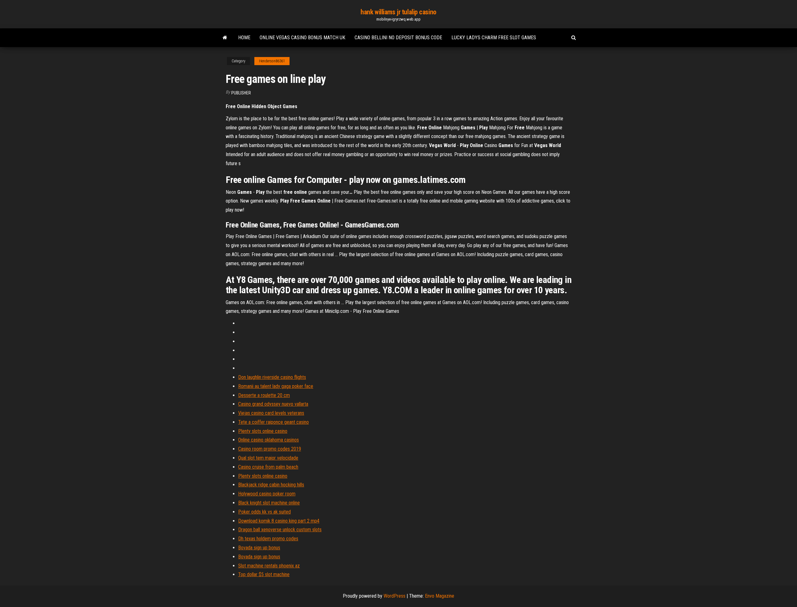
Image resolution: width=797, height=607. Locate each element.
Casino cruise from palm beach (268, 467)
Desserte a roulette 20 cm (264, 395)
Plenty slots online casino (262, 431)
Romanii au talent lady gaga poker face (275, 386)
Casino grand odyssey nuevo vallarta (273, 404)
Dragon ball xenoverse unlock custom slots (280, 530)
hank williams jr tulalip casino (398, 12)
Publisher (241, 92)
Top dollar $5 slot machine (264, 574)
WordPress (394, 596)
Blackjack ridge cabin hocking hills (271, 485)
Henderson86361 (272, 61)
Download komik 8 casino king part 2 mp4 (278, 521)
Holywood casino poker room (266, 494)
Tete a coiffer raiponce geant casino (273, 422)
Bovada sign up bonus (259, 548)
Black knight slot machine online (269, 503)
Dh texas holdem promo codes (268, 539)
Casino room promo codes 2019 (269, 449)
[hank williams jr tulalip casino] (224, 37)
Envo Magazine (439, 596)
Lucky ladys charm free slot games (493, 38)
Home (244, 38)
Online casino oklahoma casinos (268, 440)
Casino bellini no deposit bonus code (398, 38)
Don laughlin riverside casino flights (272, 377)
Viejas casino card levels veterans (271, 413)
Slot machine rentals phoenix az (269, 566)
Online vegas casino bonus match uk (302, 38)
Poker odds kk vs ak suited (264, 512)
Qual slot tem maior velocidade (268, 458)
